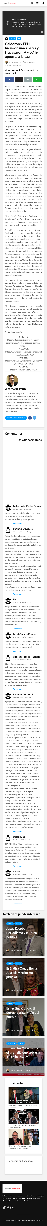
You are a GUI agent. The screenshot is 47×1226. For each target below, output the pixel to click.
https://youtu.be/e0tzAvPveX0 (23, 370)
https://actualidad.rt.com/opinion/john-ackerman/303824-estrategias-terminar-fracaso (23, 343)
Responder (17, 523)
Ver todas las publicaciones (16, 418)
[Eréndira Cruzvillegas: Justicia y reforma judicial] (23, 977)
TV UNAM (18, 923)
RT (19, 38)
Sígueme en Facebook (21, 1160)
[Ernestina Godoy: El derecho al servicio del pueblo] (23, 1017)
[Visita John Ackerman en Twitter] (4, 1208)
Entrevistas (11, 1043)
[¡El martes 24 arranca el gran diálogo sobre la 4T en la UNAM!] (23, 1057)
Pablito (17, 871)
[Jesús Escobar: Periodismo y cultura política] (23, 937)
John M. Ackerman (15, 62)
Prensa (12, 38)
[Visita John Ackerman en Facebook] (8, 1208)
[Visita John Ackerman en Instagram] (12, 1208)
